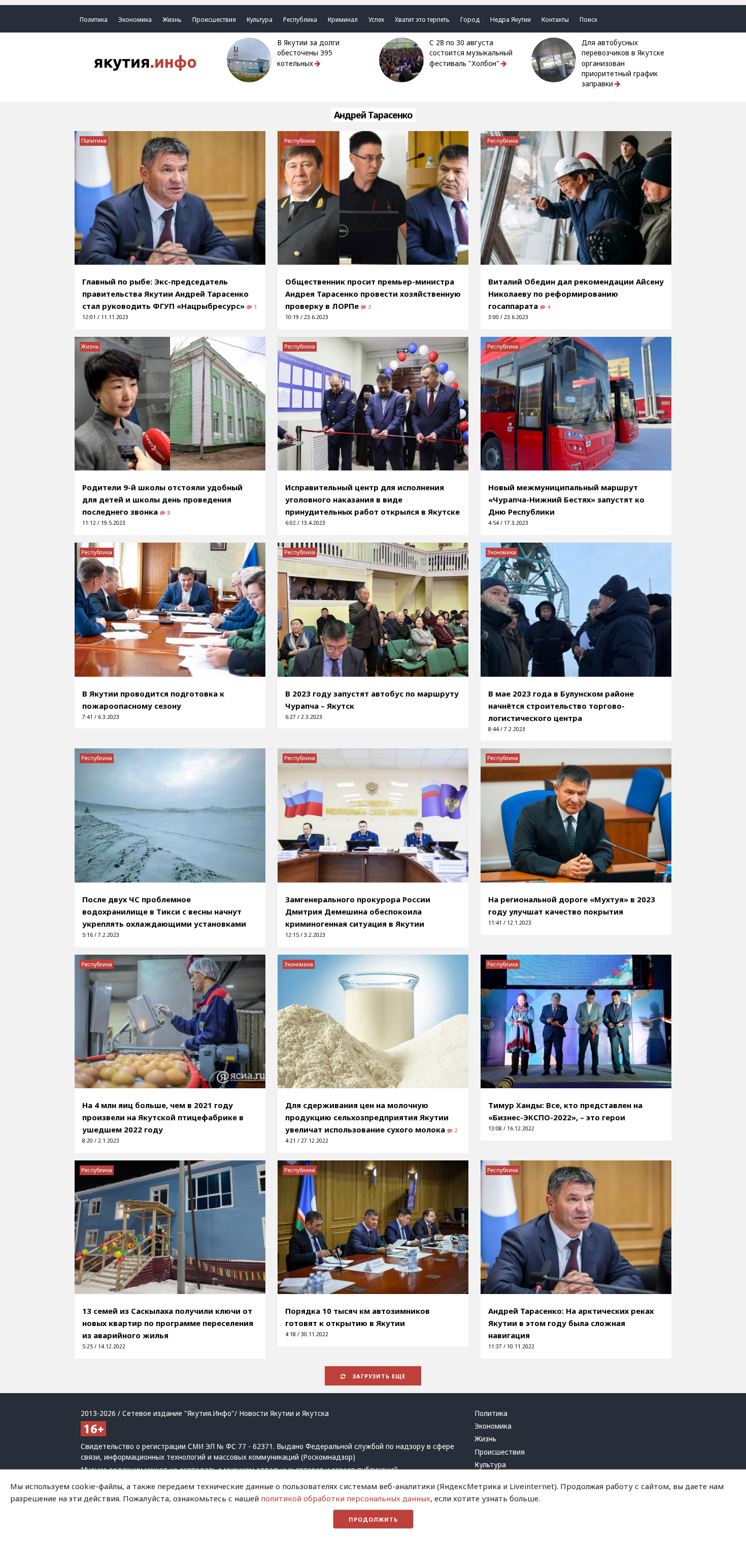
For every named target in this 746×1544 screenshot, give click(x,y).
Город (470, 19)
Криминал (343, 19)
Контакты (555, 19)
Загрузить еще (378, 1376)
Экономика (135, 19)
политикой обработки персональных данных (345, 1498)
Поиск (588, 19)
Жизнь (172, 19)
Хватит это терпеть (422, 19)
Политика (94, 19)
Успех (376, 19)
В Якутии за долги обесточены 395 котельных (308, 53)
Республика (300, 19)
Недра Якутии (510, 19)
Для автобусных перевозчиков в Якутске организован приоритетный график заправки (623, 63)
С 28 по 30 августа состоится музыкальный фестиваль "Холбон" (471, 53)
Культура (260, 19)
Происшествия (214, 19)
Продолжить (373, 1519)
